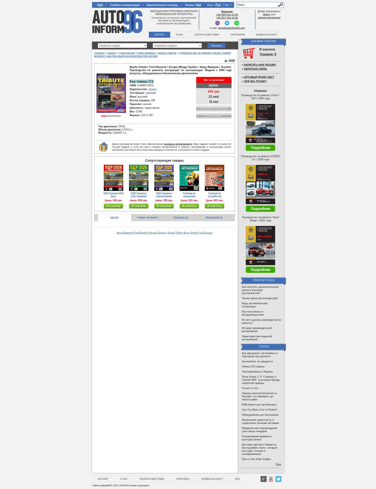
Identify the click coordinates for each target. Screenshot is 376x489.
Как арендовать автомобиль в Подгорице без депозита (259, 355)
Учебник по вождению (189, 195)
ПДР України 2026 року (113, 195)
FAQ (237, 479)
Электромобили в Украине (257, 371)
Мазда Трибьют (158, 232)
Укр (226, 4)
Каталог (159, 34)
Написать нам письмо (260, 64)
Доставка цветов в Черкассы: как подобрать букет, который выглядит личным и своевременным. (259, 449)
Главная (99, 53)
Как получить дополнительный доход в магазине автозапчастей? (260, 290)
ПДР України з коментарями (164, 195)
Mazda (112, 53)
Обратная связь (255, 68)
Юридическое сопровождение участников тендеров (259, 430)
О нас (179, 34)
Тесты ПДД (193, 4)
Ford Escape (127, 53)
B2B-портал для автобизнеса (259, 404)
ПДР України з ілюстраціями (139, 195)
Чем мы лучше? (255, 81)
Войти (266, 14)
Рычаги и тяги (250, 388)
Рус (218, 4)
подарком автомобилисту (178, 144)
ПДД (100, 4)
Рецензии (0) (214, 217)
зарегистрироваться (269, 17)
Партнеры (183, 479)
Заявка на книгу (266, 34)
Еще (278, 464)
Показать (216, 45)
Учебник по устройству (214, 195)
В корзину (113, 205)
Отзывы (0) (181, 217)
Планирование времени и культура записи (257, 438)
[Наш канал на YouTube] (271, 479)
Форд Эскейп (190, 232)
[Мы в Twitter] (278, 479)
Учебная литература (125, 4)
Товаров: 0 (267, 54)
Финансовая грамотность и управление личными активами (260, 421)
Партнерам (237, 34)
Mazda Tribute (167, 53)
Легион (152, 89)
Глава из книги (147, 217)
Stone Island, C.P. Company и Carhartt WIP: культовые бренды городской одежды (261, 379)
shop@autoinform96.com (231, 28)
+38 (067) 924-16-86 (227, 17)
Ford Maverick (146, 53)
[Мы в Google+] (263, 479)
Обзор (114, 217)
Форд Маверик (125, 232)
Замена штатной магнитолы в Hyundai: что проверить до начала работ (259, 396)
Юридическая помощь (162, 4)
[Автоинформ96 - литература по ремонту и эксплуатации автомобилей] (118, 21)
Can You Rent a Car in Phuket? (259, 409)
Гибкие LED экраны (253, 366)
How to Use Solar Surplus (256, 459)
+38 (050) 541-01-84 (227, 14)
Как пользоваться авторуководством (253, 313)
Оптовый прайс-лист (259, 77)
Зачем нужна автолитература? (260, 298)
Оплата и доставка (206, 34)
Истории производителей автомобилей (257, 330)
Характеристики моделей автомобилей (257, 338)
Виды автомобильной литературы (254, 305)
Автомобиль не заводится (257, 361)
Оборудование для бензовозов (260, 414)
